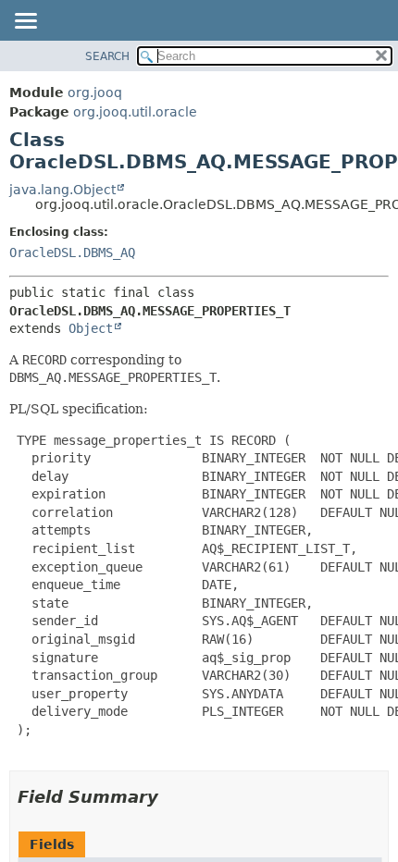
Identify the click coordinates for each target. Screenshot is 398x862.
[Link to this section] (171, 797)
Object (90, 328)
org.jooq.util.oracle (135, 112)
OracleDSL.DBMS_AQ (72, 252)
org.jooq (95, 92)
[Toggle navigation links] (25, 22)
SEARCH (107, 56)
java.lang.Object (62, 189)
